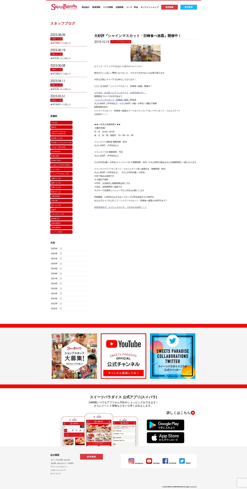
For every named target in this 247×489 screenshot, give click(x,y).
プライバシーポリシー (58, 467)
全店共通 (54, 201)
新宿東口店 (55, 218)
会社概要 (54, 455)
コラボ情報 (108, 7)
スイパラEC (55, 169)
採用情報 (170, 7)
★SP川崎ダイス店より (60, 43)
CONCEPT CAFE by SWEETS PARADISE (58, 132)
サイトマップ (55, 474)
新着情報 (96, 7)
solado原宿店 (55, 227)
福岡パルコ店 (56, 183)
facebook (172, 463)
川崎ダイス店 (56, 39)
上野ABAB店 (55, 196)
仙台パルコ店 (56, 205)
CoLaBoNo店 (55, 151)
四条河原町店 (56, 223)
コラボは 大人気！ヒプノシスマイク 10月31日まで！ (120, 93)
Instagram (139, 463)
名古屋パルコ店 (56, 138)
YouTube (156, 463)
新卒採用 (189, 7)
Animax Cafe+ (56, 160)
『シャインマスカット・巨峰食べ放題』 (112, 100)
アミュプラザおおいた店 (59, 174)
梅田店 (53, 127)
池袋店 (53, 210)
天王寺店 (54, 123)
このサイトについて (58, 470)
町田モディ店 (56, 192)
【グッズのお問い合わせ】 (60, 460)
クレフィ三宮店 (56, 232)
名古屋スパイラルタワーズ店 (61, 142)
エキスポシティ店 (57, 214)
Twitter (188, 463)
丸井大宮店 (55, 156)
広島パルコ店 (56, 54)
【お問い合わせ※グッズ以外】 (62, 463)
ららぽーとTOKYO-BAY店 (60, 165)
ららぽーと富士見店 (58, 147)
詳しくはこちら (179, 413)
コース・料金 (132, 7)
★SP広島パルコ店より (60, 58)
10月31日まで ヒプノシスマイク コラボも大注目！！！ (120, 207)
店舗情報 (119, 7)
